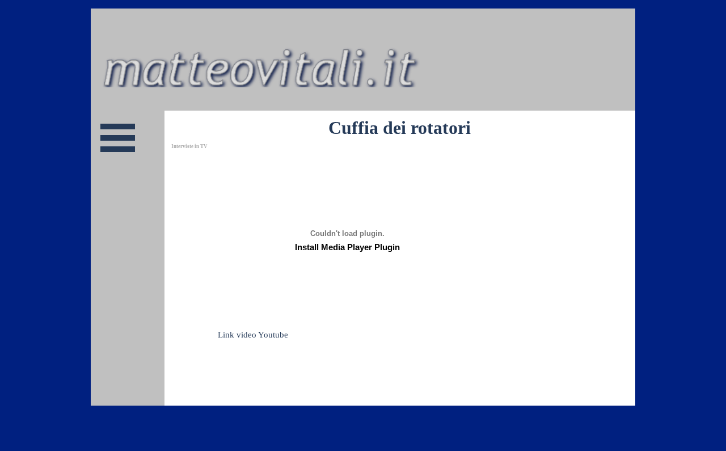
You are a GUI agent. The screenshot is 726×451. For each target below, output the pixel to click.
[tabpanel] (346, 328)
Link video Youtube (253, 334)
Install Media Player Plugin (347, 247)
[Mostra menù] (118, 138)
